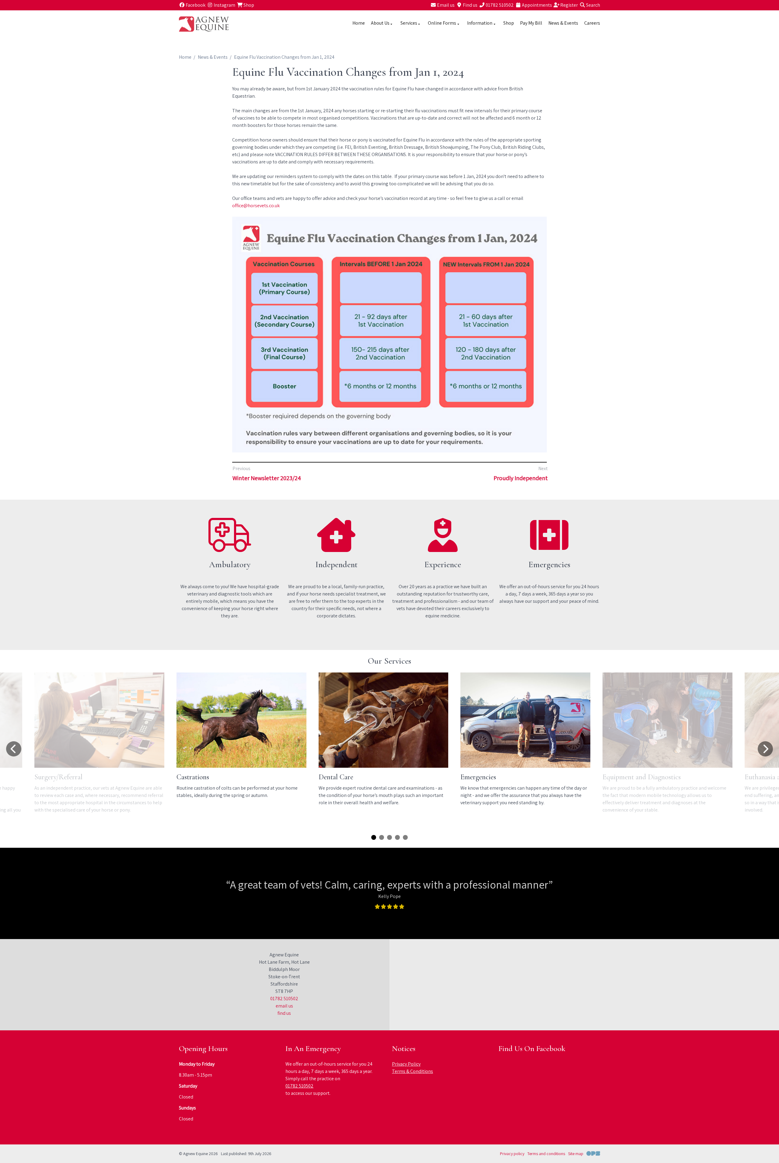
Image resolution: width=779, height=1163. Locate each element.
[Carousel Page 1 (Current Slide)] (373, 837)
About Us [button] (380, 23)
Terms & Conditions (412, 1071)
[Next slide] (765, 748)
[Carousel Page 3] (389, 837)
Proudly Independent (521, 478)
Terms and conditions (546, 1153)
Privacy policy (512, 1153)
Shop (508, 23)
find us (284, 1013)
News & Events (563, 23)
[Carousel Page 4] (397, 837)
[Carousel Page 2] (381, 837)
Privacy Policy (406, 1064)
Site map (575, 1153)
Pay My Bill (531, 23)
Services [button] (408, 23)
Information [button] (479, 23)
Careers (592, 23)
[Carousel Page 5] (405, 837)
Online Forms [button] (442, 23)
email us (284, 1006)
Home (358, 23)
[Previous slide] (13, 748)
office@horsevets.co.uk (256, 205)
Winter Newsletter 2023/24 (266, 478)
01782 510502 (284, 998)
